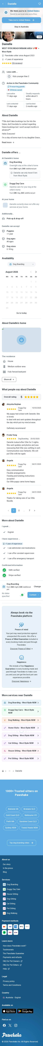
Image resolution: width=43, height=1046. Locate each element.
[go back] (2, 3)
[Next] (34, 510)
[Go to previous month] (31, 272)
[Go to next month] (35, 272)
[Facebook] (4, 1025)
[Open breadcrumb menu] (9, 771)
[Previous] (8, 510)
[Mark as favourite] (40, 4)
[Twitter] (10, 1025)
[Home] (3, 771)
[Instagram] (15, 1025)
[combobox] (21, 264)
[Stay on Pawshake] (22, 595)
